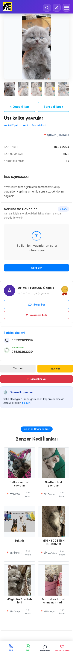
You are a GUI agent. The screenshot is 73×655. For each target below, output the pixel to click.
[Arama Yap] (47, 8)
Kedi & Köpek (11, 125)
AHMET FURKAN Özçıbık (36, 288)
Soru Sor (36, 267)
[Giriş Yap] (57, 8)
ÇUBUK (52, 134)
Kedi (25, 125)
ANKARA (64, 134)
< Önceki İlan (19, 107)
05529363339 (22, 340)
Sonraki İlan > (54, 107)
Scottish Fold (39, 125)
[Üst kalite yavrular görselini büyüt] (36, 46)
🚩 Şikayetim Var (36, 379)
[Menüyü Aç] (66, 8)
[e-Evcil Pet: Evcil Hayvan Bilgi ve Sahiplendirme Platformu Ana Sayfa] (7, 6)
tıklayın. (26, 402)
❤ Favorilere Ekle (37, 314)
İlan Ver (55, 368)
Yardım (17, 368)
